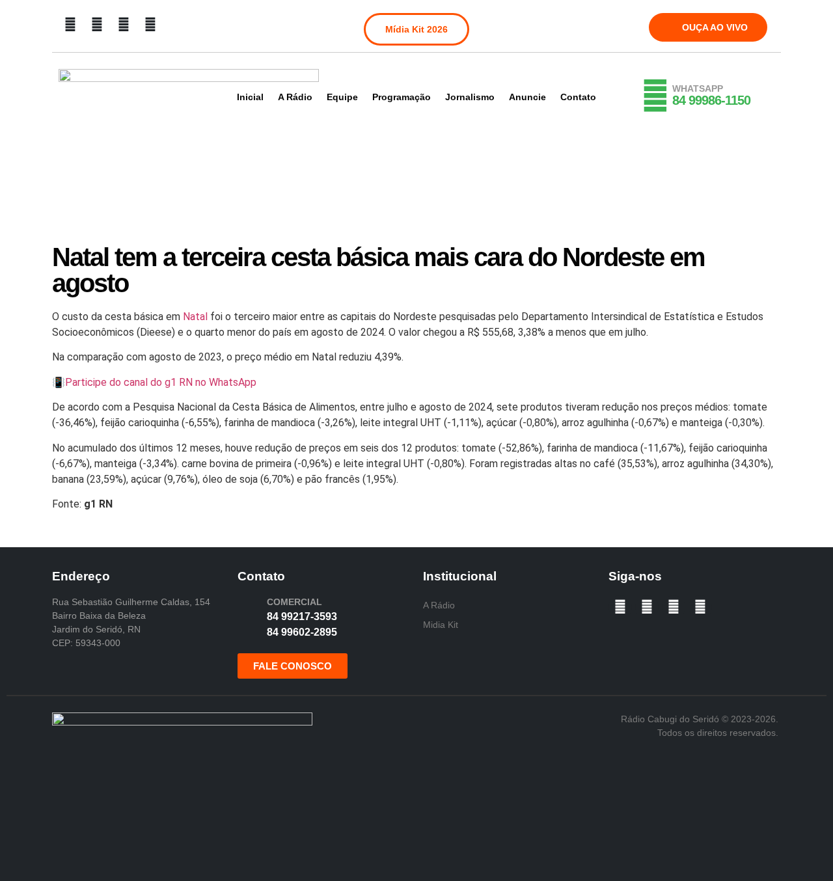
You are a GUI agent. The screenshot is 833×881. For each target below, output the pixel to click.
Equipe (342, 97)
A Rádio (295, 97)
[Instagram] (97, 24)
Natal (195, 316)
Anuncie (527, 97)
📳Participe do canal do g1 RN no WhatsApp (154, 382)
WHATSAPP (697, 88)
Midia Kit (440, 624)
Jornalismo (470, 97)
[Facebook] (70, 24)
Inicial (250, 97)
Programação (401, 97)
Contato (578, 97)
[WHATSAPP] (655, 95)
